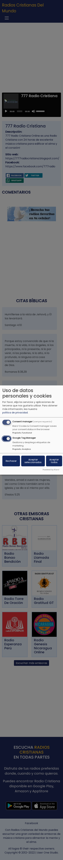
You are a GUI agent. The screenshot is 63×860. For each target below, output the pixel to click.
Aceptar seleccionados (33, 461)
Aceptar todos (54, 461)
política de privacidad (15, 412)
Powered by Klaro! (51, 469)
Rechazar (11, 461)
